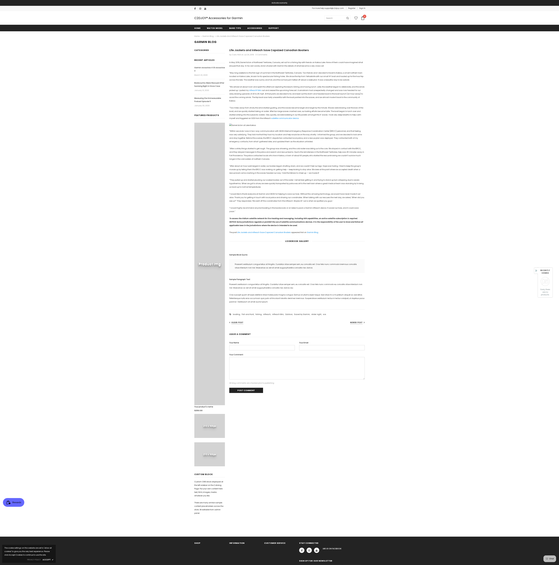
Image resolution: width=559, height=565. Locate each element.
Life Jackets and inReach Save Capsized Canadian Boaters (264, 232)
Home (197, 36)
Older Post (237, 322)
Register (351, 8)
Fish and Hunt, (248, 314)
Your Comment (236, 354)
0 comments (261, 54)
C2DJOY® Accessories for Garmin (218, 18)
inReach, (267, 314)
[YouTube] (206, 8)
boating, (237, 314)
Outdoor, (289, 314)
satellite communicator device (285, 118)
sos (324, 314)
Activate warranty (279, 3)
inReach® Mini (255, 90)
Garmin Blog (208, 36)
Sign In (362, 8)
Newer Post (356, 322)
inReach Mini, (278, 314)
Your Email (303, 342)
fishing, (259, 314)
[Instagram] (201, 8)
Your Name (234, 342)
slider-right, (317, 314)
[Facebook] (196, 8)
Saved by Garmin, (302, 314)
